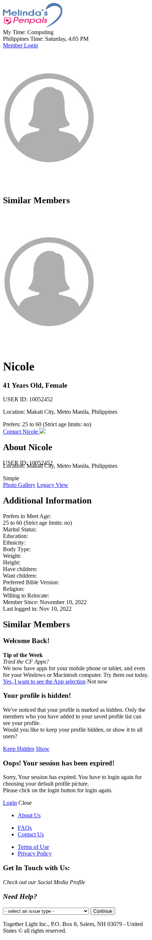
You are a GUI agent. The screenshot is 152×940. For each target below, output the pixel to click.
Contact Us (31, 834)
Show (42, 749)
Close (25, 803)
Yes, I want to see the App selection (44, 681)
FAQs (25, 828)
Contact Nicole (21, 431)
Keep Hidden (18, 749)
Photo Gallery (19, 485)
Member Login (20, 45)
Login (10, 803)
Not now (97, 681)
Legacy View (52, 485)
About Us (29, 815)
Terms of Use (33, 847)
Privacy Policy (35, 853)
